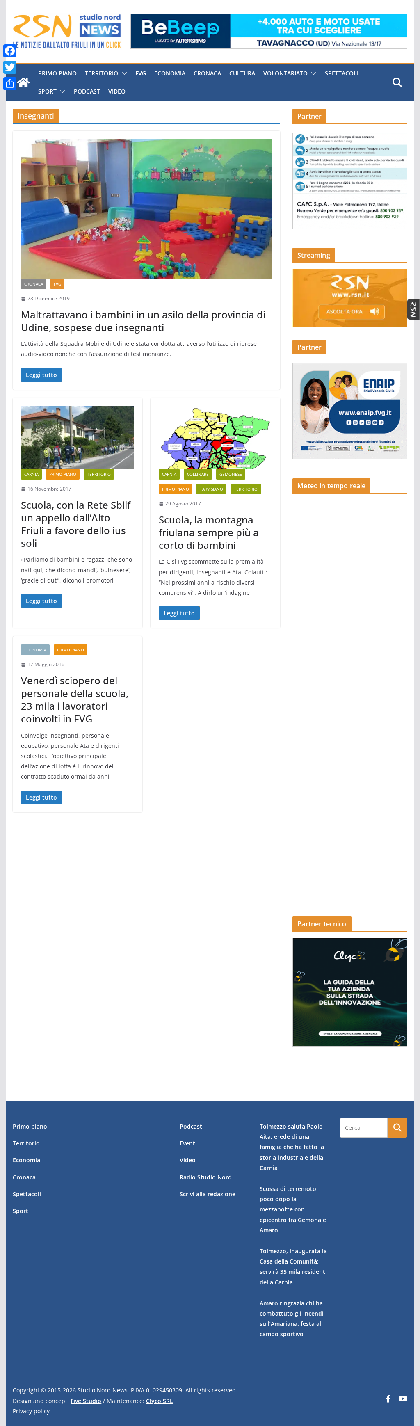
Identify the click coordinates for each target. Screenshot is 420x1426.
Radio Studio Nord (206, 1177)
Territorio (101, 73)
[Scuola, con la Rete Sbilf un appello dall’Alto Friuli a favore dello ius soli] (77, 437)
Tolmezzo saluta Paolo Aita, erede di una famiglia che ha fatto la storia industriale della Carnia (292, 1147)
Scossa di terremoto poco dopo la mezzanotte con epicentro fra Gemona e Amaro (293, 1209)
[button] (122, 73)
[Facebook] (10, 51)
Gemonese (230, 474)
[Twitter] (10, 67)
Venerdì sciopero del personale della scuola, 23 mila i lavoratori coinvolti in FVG (74, 700)
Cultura (242, 73)
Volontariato (285, 73)
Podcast (87, 91)
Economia (169, 73)
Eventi (188, 1143)
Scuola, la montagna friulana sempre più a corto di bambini (209, 532)
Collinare (198, 474)
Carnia (31, 474)
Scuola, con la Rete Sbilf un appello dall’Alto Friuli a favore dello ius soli (75, 524)
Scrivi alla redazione (207, 1194)
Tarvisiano (211, 489)
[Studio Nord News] (23, 82)
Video (117, 91)
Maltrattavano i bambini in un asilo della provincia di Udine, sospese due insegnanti (143, 321)
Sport (47, 91)
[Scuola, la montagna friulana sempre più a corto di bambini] (215, 437)
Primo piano (57, 73)
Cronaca (207, 73)
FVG (140, 73)
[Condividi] (10, 83)
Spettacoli (341, 73)
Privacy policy (31, 1411)
